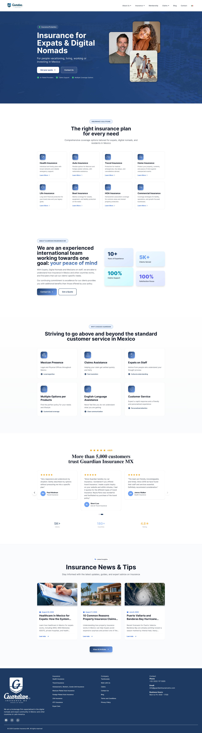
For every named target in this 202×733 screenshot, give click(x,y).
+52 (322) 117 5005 (157, 676)
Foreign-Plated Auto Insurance (63, 689)
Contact (184, 6)
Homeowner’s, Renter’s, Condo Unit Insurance (68, 681)
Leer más (43, 631)
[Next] (167, 489)
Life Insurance (57, 693)
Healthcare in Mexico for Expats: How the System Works (54, 612)
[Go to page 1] (100, 508)
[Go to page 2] (102, 508)
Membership (153, 6)
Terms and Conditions (108, 693)
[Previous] (34, 489)
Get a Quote (67, 292)
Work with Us (105, 677)
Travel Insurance (58, 677)
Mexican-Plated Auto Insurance (63, 685)
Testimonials (105, 673)
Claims (164, 6)
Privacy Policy (106, 697)
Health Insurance (58, 673)
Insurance (139, 6)
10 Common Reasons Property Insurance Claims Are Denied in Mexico (99, 612)
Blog (175, 6)
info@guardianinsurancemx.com (162, 682)
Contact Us (45, 292)
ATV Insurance (57, 697)
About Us (126, 6)
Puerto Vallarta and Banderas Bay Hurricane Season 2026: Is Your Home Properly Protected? (144, 612)
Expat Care (56, 701)
